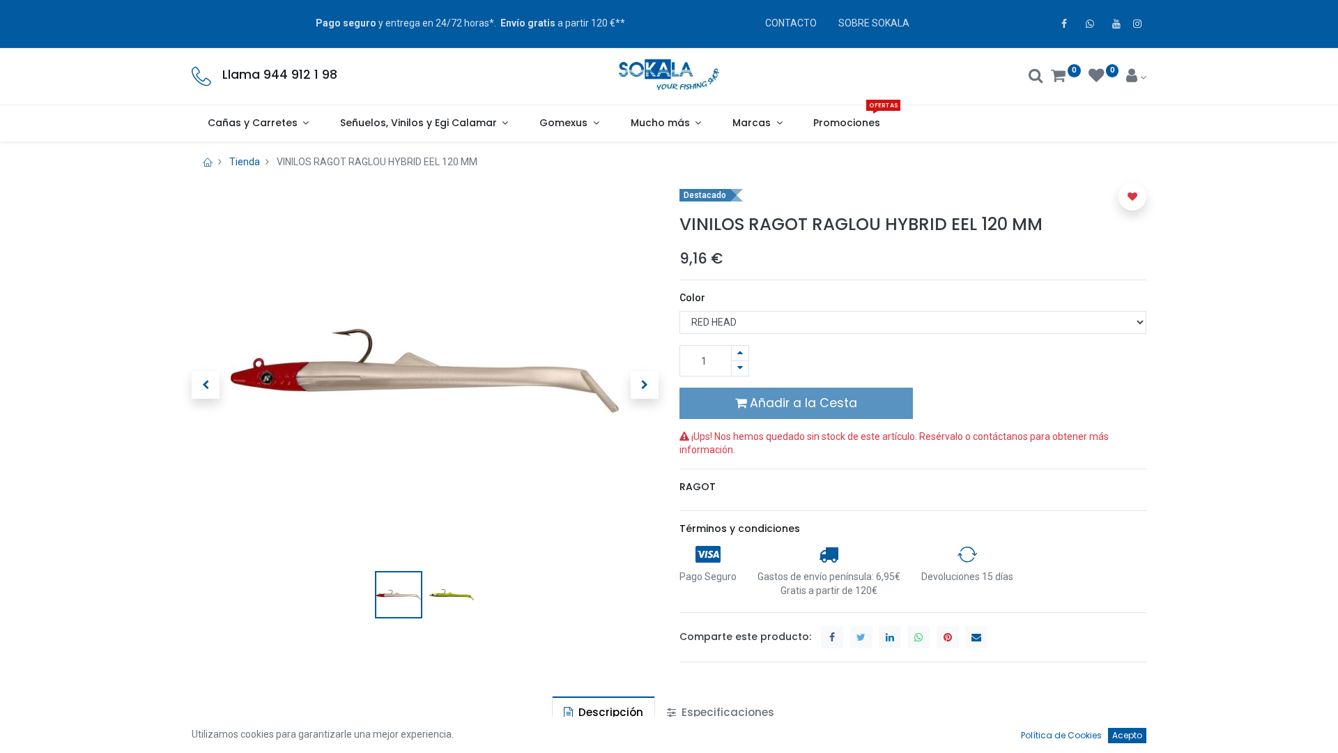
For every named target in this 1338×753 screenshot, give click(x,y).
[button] (206, 385)
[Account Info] (1136, 77)
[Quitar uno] (740, 368)
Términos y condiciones (739, 528)
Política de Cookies (1061, 735)
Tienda (244, 161)
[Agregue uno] (740, 353)
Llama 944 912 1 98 (279, 74)
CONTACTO (791, 23)
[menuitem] (847, 123)
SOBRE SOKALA (873, 23)
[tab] (603, 712)
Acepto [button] (1127, 735)
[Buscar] (1036, 77)
